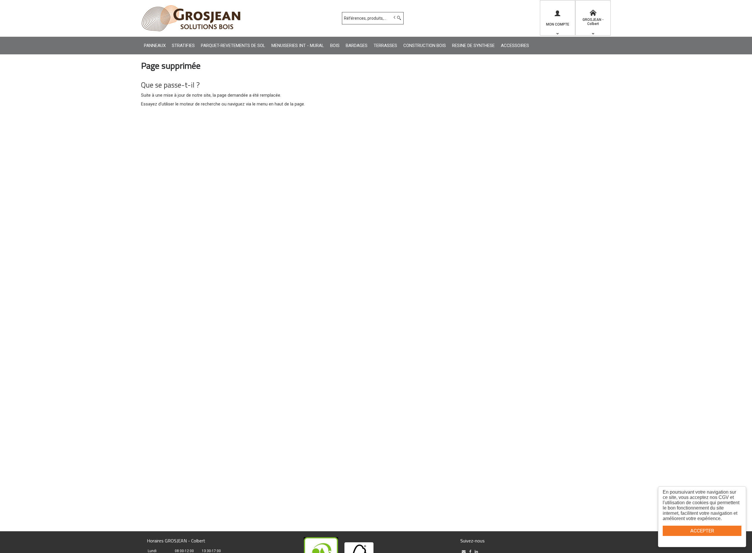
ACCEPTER (702, 531)
